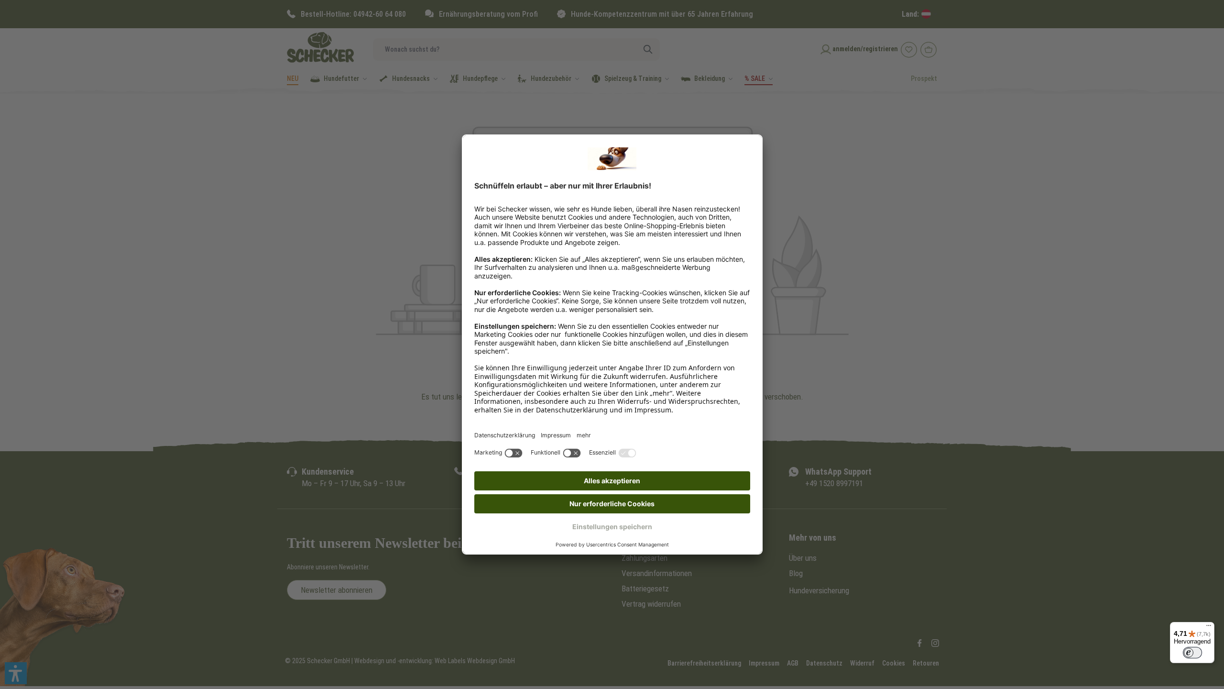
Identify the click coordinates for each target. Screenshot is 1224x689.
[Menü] (1208, 627)
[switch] (1192, 652)
